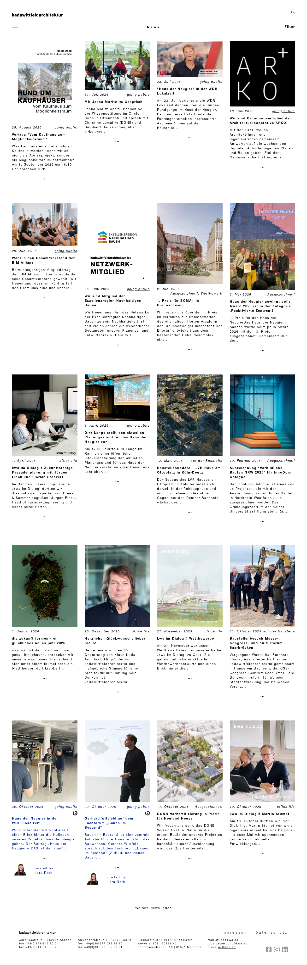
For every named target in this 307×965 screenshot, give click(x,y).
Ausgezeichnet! (184, 294)
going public (66, 127)
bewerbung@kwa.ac (232, 944)
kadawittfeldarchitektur (37, 933)
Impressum (234, 933)
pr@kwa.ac (227, 947)
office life (68, 461)
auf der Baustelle (207, 461)
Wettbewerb (212, 294)
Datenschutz (271, 933)
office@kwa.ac (226, 940)
